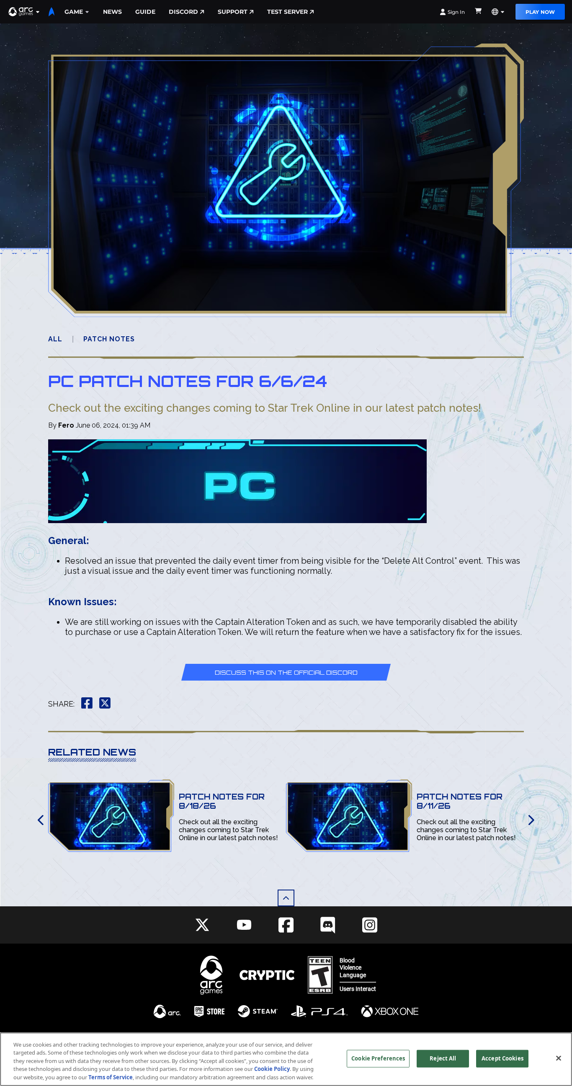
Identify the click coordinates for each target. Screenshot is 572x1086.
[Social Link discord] (327, 925)
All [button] (55, 339)
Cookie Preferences (378, 1058)
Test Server (287, 11)
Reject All (443, 1058)
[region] (286, 1059)
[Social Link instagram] (369, 925)
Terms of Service (110, 1077)
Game (73, 11)
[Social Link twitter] (202, 924)
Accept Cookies (502, 1058)
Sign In (456, 12)
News (112, 11)
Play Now (540, 12)
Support (232, 11)
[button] (24, 11)
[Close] (558, 1058)
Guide (145, 11)
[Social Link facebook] (286, 925)
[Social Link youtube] (244, 924)
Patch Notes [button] (109, 339)
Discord (183, 11)
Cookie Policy (272, 1069)
